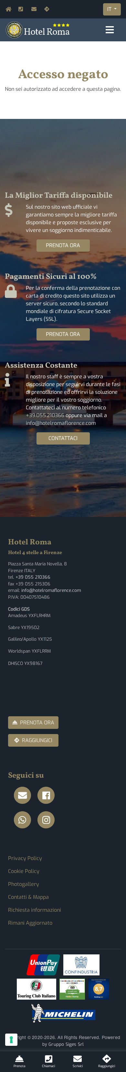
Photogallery (23, 884)
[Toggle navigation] (110, 29)
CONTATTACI (63, 438)
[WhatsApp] (24, 820)
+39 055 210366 (33, 577)
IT (110, 9)
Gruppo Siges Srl (66, 1044)
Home (6, 9)
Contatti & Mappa (28, 897)
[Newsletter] (24, 795)
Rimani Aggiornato (30, 923)
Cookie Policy (23, 871)
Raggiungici (45, 9)
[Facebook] (48, 795)
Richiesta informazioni (34, 910)
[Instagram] (48, 820)
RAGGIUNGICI (37, 740)
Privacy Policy (25, 858)
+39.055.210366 (45, 415)
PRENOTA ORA (63, 245)
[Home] (37, 29)
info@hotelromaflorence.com (32, 9)
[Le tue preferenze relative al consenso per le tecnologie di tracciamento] (11, 1040)
